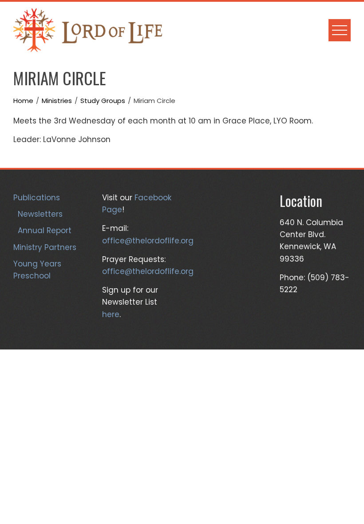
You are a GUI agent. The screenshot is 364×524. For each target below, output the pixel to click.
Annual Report (44, 230)
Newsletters (40, 214)
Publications (36, 197)
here (110, 314)
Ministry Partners (44, 247)
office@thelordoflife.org (148, 240)
